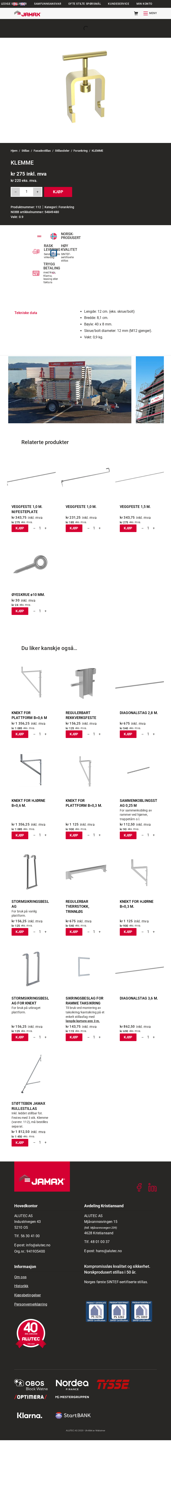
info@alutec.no (38, 1245)
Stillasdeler (62, 150)
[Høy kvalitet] (53, 253)
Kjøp (58, 191)
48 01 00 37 (100, 1242)
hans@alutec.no (109, 1251)
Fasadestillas (42, 150)
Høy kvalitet (69, 248)
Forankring (80, 150)
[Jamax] (27, 13)
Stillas (26, 150)
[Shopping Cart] (136, 13)
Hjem (14, 150)
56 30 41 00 (30, 1236)
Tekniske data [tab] (25, 313)
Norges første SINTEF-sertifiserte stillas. (116, 1282)
